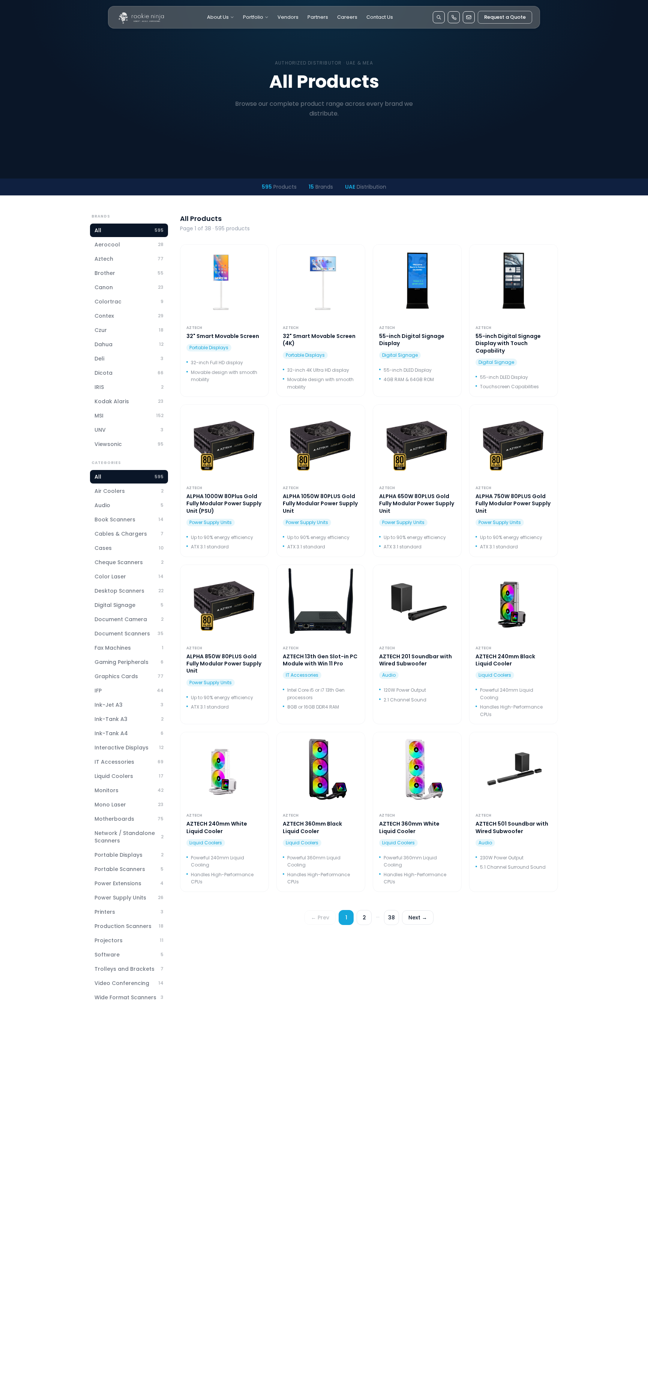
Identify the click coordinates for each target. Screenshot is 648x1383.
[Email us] (469, 17)
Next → (417, 917)
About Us (218, 17)
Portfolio (253, 17)
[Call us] (454, 17)
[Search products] (439, 17)
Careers (347, 17)
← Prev (320, 917)
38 (391, 917)
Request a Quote (505, 17)
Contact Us (379, 17)
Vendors (288, 17)
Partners (318, 17)
